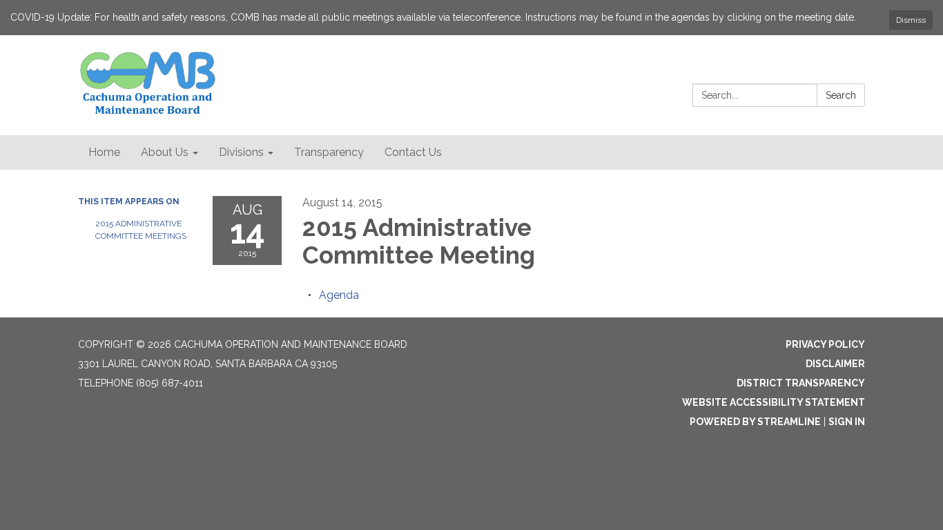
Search (841, 95)
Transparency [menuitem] (329, 152)
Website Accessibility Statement (773, 402)
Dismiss (911, 20)
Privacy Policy (825, 344)
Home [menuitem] (104, 152)
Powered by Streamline (755, 421)
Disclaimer (835, 363)
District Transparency (801, 383)
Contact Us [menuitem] (413, 152)
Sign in (846, 421)
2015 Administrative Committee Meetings (140, 230)
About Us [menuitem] (164, 152)
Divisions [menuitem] (241, 152)
